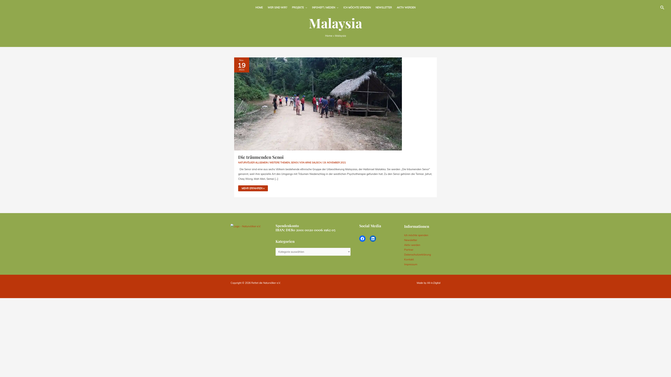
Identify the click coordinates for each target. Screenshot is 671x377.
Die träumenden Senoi (261, 157)
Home (259, 7)
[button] (662, 7)
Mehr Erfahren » (252, 187)
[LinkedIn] (373, 238)
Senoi (294, 162)
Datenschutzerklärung (417, 254)
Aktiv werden (406, 7)
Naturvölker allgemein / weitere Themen (264, 162)
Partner (408, 249)
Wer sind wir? (277, 7)
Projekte (298, 7)
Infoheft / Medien (323, 7)
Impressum (410, 264)
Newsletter (384, 7)
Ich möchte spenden (357, 7)
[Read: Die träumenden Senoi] (318, 103)
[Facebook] (362, 238)
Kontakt (409, 259)
